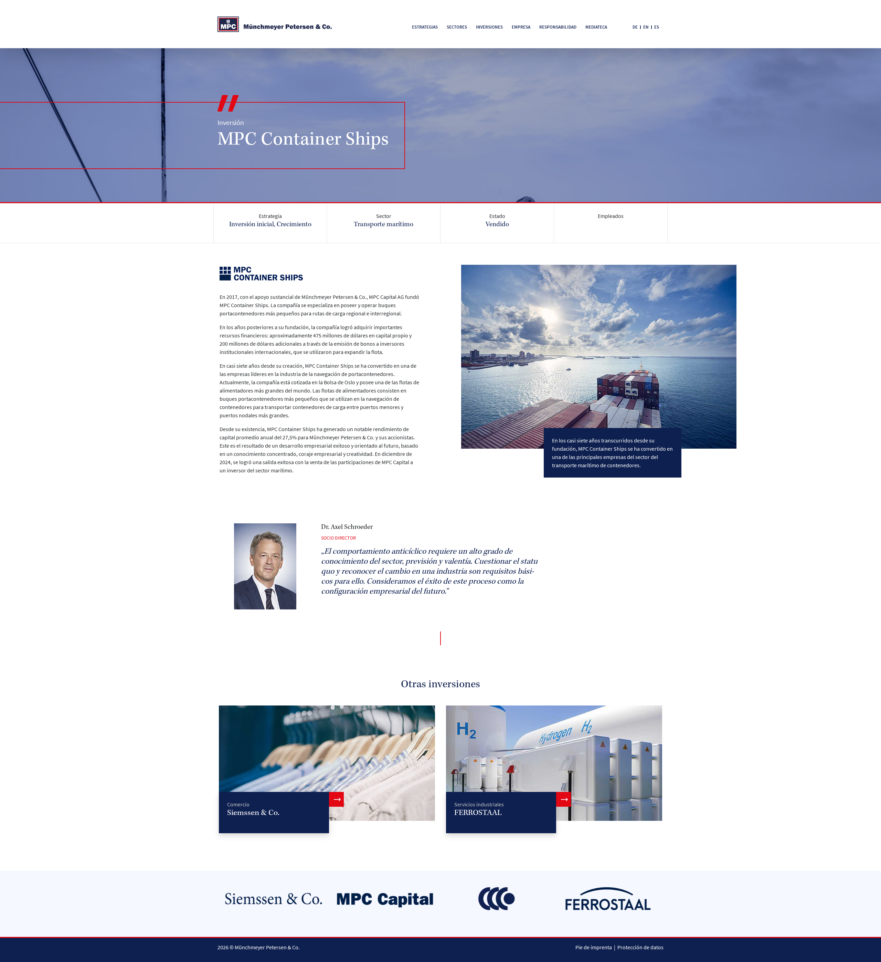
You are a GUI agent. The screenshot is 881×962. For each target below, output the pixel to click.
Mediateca (596, 27)
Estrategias (425, 27)
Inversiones (489, 27)
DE (635, 27)
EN (646, 27)
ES (656, 27)
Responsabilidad (557, 27)
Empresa (521, 27)
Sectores (457, 27)
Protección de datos (640, 947)
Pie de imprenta (593, 947)
